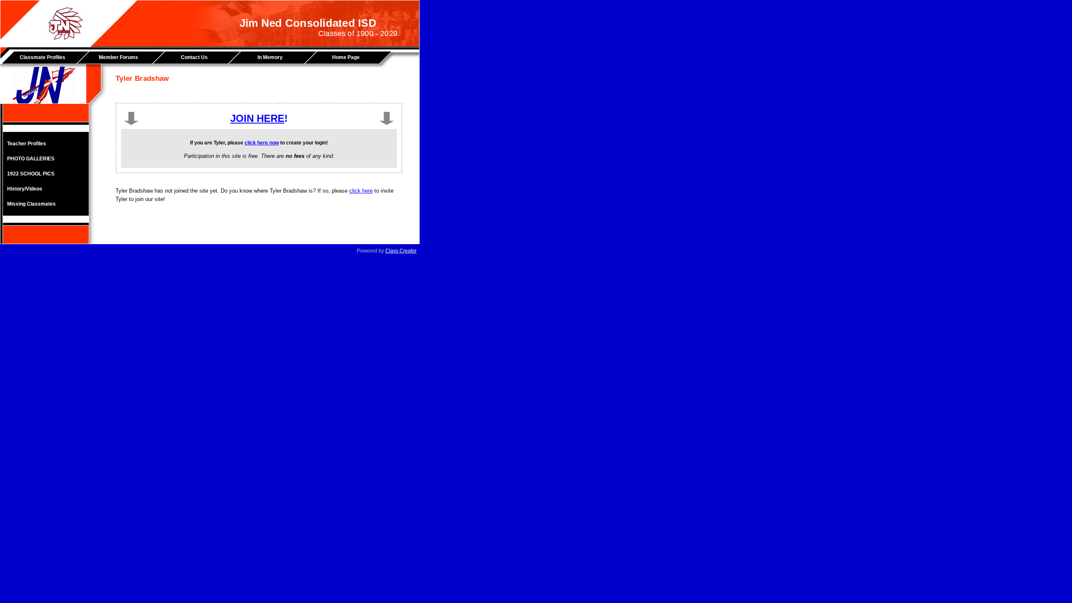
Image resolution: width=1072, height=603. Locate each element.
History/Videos (24, 189)
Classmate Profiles (42, 57)
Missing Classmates (31, 204)
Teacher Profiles (26, 144)
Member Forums (118, 57)
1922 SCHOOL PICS (30, 174)
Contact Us (194, 57)
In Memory (270, 57)
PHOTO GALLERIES (30, 159)
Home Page (346, 57)
